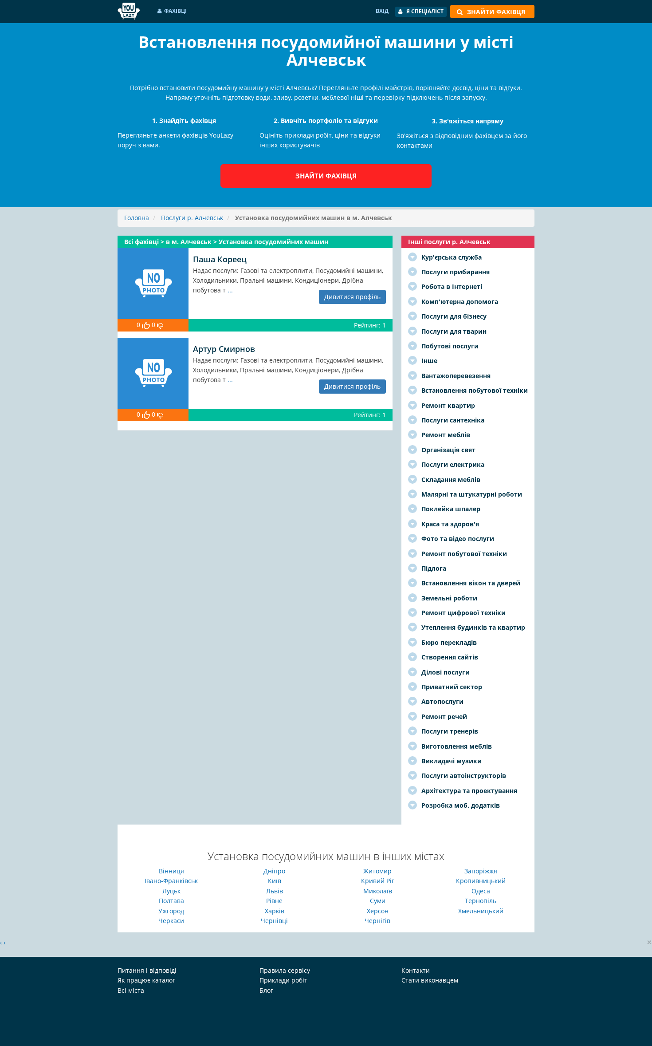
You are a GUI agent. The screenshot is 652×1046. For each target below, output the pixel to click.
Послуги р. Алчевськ (192, 217)
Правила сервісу (284, 970)
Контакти (415, 970)
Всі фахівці (142, 241)
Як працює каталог (146, 980)
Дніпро (274, 871)
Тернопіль (480, 900)
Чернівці (274, 920)
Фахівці (175, 11)
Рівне (274, 900)
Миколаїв (377, 891)
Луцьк (171, 891)
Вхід (382, 11)
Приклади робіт (283, 980)
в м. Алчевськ (189, 241)
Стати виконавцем (429, 980)
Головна (136, 217)
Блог (266, 990)
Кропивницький (481, 880)
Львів (274, 891)
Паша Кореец (220, 259)
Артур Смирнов (224, 348)
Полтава (171, 900)
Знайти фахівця (326, 175)
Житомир (377, 871)
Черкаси (171, 920)
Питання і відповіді (147, 970)
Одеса (480, 891)
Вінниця (171, 871)
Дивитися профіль (352, 296)
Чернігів (377, 920)
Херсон (378, 911)
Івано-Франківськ (171, 880)
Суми (377, 900)
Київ (274, 880)
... (230, 290)
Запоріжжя (480, 871)
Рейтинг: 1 (370, 325)
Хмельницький (480, 911)
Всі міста (131, 990)
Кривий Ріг (377, 880)
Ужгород (171, 911)
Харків (274, 911)
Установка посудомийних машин (273, 241)
